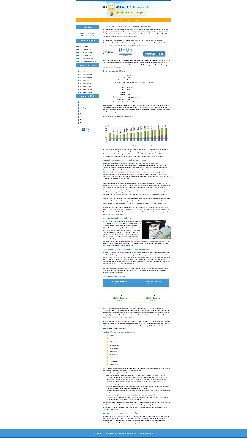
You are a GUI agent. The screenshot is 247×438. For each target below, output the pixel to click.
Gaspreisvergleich (115, 20)
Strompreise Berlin (85, 71)
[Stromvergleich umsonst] (123, 9)
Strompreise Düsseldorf (86, 89)
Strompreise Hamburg (86, 74)
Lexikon (138, 20)
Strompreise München (86, 77)
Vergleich (101, 20)
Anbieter (91, 20)
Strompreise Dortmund (86, 92)
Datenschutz (149, 433)
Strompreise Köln (84, 80)
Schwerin (82, 114)
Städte (147, 20)
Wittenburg (83, 108)
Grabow (82, 123)
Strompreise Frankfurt (85, 83)
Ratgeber (128, 20)
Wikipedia (130, 116)
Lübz (81, 102)
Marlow (82, 111)
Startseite (81, 20)
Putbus (82, 120)
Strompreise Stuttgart (85, 86)
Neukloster (83, 105)
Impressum (141, 433)
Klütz (81, 117)
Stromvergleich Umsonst (113, 433)
